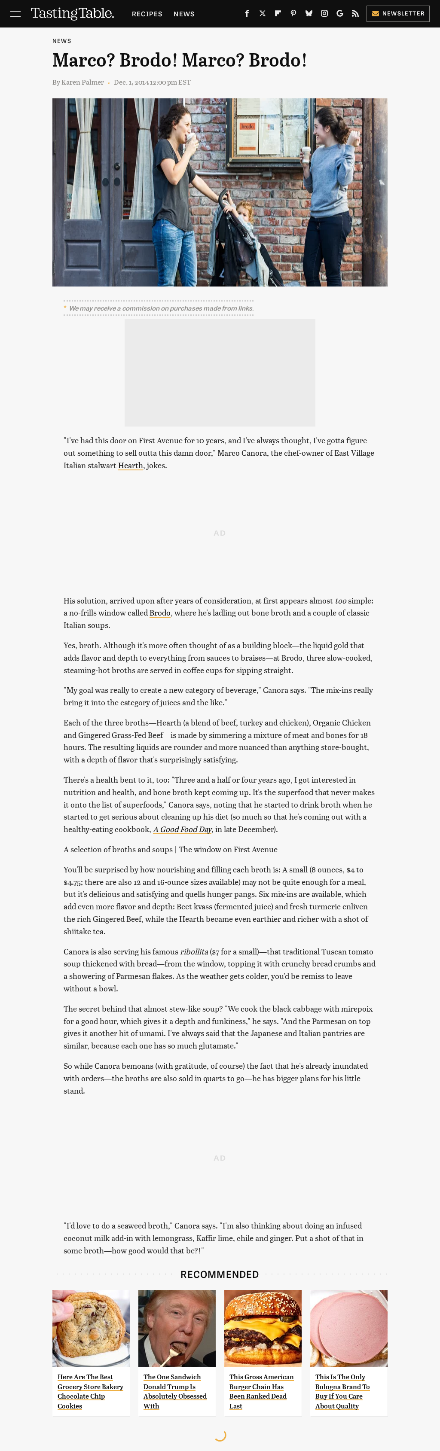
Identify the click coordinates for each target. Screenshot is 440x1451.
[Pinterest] (293, 15)
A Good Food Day (182, 828)
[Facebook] (247, 15)
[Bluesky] (309, 15)
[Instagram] (324, 15)
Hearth (130, 465)
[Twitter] (262, 15)
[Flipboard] (278, 15)
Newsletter (403, 13)
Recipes (147, 13)
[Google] (340, 15)
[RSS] (355, 15)
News (184, 13)
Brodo (160, 612)
